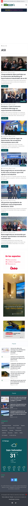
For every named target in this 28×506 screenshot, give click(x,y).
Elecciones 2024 (11, 427)
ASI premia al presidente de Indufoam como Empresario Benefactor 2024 (11, 204)
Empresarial (19, 427)
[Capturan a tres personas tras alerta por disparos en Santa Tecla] (5, 358)
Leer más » (4, 86)
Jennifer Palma (5, 104)
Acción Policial (16, 425)
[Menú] (2, 5)
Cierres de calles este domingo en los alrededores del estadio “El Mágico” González (17, 351)
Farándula (11, 430)
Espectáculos (4, 430)
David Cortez (5, 72)
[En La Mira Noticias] (9, 5)
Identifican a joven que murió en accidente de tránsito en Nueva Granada (18, 382)
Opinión (16, 432)
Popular (14, 343)
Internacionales (18, 430)
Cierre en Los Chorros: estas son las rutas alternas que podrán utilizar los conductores (17, 374)
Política (21, 432)
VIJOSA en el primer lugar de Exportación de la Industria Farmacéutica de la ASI (11, 140)
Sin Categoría (4, 435)
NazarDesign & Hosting (14, 499)
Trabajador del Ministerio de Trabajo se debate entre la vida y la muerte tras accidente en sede (18, 366)
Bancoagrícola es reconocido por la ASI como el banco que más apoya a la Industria (13, 172)
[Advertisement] (14, 28)
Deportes (23, 425)
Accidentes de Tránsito (6, 425)
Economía (4, 427)
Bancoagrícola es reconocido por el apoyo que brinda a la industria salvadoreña (13, 236)
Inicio (3, 45)
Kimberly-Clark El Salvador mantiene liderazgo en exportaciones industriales (11, 108)
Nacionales (10, 432)
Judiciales (4, 432)
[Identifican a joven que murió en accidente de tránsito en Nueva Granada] (5, 382)
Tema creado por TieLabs (7, 497)
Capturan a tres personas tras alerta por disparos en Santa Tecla (17, 358)
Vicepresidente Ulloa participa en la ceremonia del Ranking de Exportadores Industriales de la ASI (14, 76)
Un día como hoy (12, 435)
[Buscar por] (26, 5)
